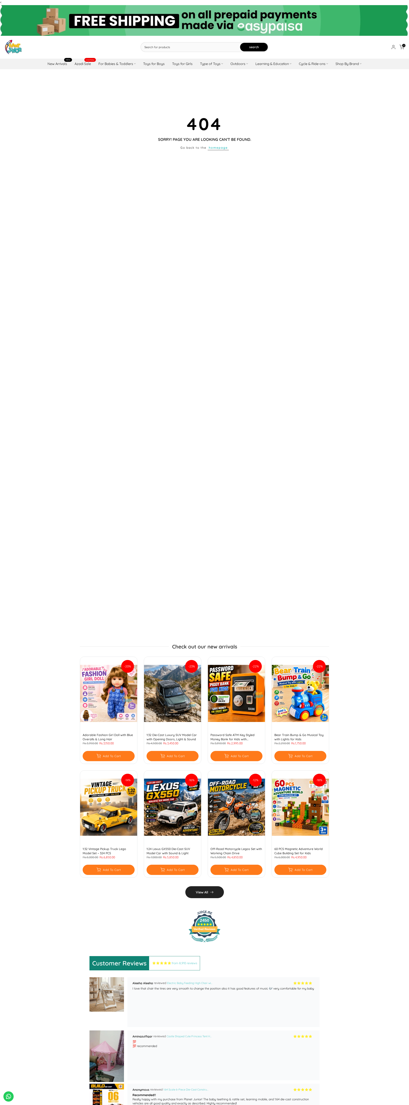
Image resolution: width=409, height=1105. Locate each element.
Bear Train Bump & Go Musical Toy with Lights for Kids (299, 737)
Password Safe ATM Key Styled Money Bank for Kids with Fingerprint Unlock (232, 737)
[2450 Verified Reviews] (204, 943)
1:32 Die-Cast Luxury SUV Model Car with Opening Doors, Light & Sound (172, 737)
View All (202, 892)
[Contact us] (8, 1096)
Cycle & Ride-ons (312, 64)
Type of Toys (210, 64)
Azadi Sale (84, 63)
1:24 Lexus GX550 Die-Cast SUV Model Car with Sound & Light (168, 851)
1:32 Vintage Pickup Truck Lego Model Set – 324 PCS (104, 851)
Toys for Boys (154, 64)
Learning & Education (272, 64)
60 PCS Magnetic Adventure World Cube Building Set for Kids (298, 851)
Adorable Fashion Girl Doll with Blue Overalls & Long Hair (108, 737)
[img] (162, 963)
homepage (218, 148)
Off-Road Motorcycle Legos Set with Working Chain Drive (236, 851)
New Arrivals (59, 63)
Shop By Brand (347, 64)
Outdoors (237, 64)
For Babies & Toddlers (115, 64)
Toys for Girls (182, 64)
